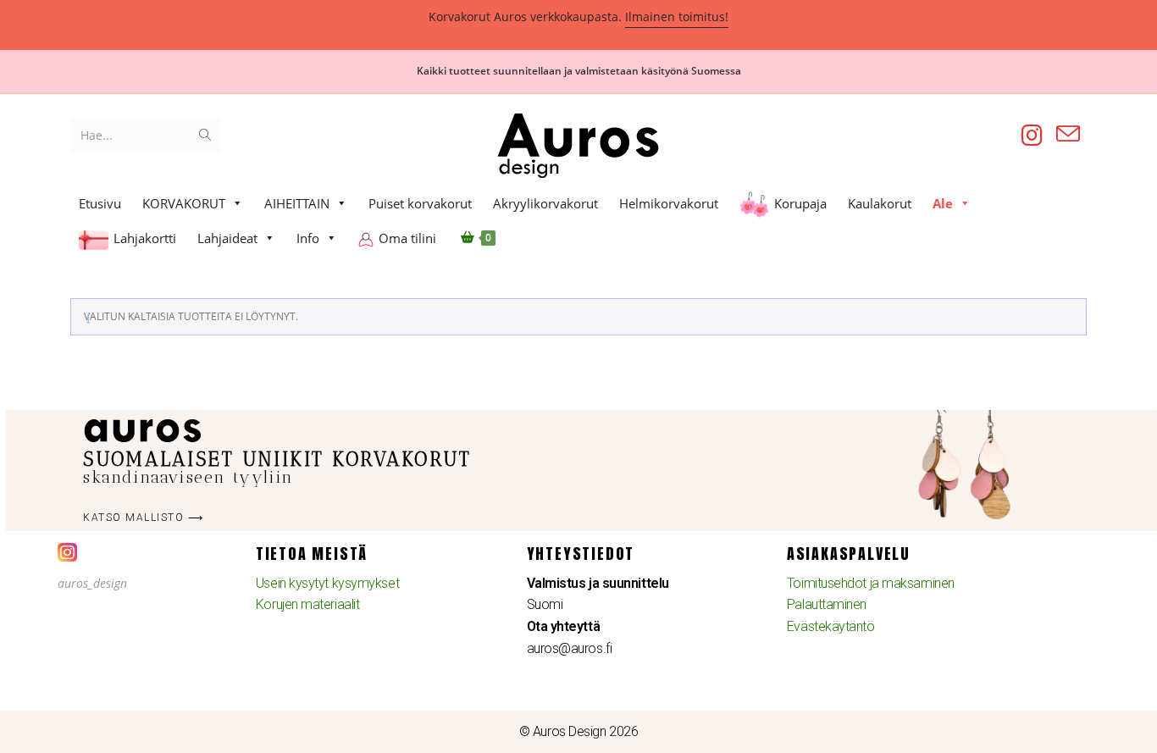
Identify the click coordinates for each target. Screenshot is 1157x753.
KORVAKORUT (183, 203)
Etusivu (100, 203)
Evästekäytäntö (831, 626)
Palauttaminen (826, 604)
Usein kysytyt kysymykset (327, 583)
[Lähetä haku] (205, 135)
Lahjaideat (227, 238)
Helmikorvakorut (668, 203)
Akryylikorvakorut (545, 203)
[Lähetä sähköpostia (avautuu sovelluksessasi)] (1068, 134)
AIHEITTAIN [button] (296, 203)
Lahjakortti (144, 238)
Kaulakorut (879, 203)
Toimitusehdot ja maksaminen (871, 583)
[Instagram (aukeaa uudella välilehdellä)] (1032, 135)
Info (307, 238)
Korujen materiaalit (307, 604)
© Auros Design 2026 (578, 731)
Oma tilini (407, 238)
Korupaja (800, 203)
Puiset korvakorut (420, 203)
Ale (943, 203)
